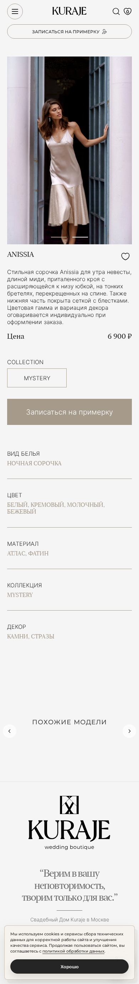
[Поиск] (116, 11)
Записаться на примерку (69, 412)
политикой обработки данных (73, 951)
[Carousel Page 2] (80, 237)
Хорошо (70, 966)
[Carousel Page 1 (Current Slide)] (59, 237)
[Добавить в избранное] (125, 256)
